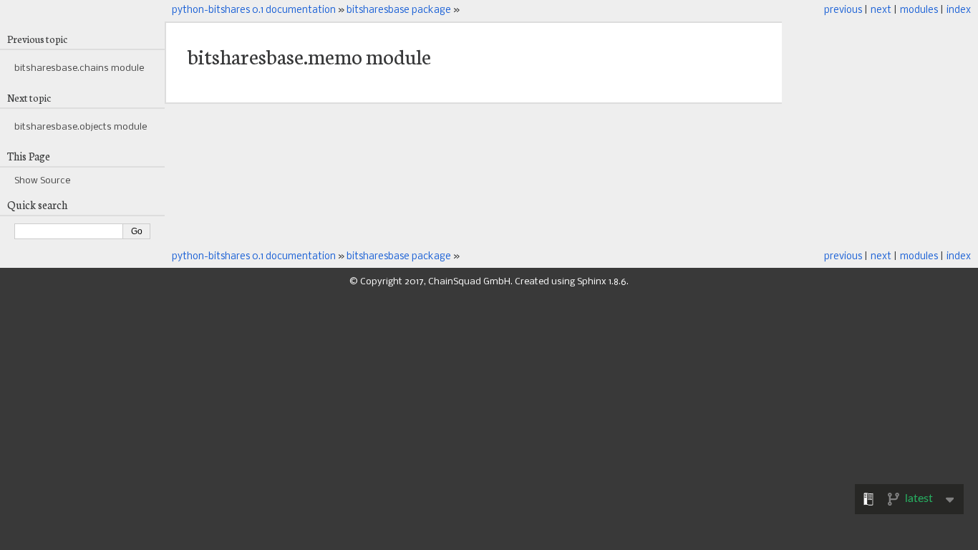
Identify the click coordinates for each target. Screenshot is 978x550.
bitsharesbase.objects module (80, 127)
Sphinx (591, 281)
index (958, 10)
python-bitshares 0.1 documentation (254, 10)
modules (919, 10)
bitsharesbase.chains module (79, 68)
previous (843, 10)
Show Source (42, 180)
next (881, 10)
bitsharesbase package (399, 10)
